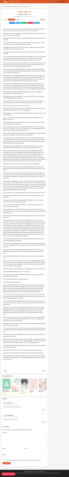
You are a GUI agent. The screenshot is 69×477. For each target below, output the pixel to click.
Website (4, 454)
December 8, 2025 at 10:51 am (12, 416)
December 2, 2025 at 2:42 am (12, 404)
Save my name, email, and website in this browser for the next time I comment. (22, 460)
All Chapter (12, 19)
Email (26, 448)
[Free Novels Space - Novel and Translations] (4, 1)
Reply (43, 409)
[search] (67, 2)
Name (4, 448)
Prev (5, 19)
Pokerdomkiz (10, 402)
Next (18, 19)
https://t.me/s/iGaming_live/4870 (10, 419)
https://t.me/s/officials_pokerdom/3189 (12, 406)
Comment (5, 432)
